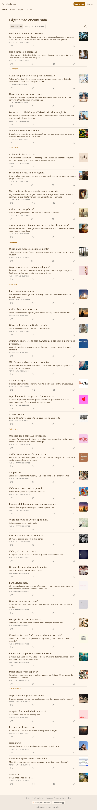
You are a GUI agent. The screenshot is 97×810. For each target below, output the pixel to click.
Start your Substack (42, 803)
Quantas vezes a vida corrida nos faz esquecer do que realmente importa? (41, 699)
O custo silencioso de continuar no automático (29, 328)
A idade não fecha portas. (22, 154)
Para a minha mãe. (18, 582)
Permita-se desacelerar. (22, 727)
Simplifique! (15, 743)
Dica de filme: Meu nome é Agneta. (27, 172)
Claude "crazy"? (17, 380)
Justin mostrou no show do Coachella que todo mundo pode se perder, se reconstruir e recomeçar (41, 366)
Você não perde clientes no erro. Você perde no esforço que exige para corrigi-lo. (39, 348)
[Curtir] (10, 184)
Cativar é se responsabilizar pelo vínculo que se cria (31, 507)
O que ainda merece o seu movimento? (29, 249)
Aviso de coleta (65, 798)
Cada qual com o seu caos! (22, 551)
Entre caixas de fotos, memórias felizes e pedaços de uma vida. (36, 622)
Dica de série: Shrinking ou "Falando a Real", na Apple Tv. (38, 112)
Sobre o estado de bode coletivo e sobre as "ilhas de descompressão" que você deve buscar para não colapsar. (41, 56)
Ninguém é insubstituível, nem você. (27, 711)
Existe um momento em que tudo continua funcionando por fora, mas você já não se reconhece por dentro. (42, 458)
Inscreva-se (79, 4)
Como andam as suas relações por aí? (25, 570)
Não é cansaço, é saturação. (23, 51)
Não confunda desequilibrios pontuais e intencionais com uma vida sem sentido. (40, 605)
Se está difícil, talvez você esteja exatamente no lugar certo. (34, 418)
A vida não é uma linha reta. (23, 309)
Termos (56, 798)
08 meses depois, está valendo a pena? (26, 539)
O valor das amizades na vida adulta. (28, 567)
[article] (48, 39)
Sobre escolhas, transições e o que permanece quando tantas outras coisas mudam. (41, 253)
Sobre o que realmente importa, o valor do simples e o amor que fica (39, 475)
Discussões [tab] (39, 26)
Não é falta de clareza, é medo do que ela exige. (33, 191)
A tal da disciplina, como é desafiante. (28, 758)
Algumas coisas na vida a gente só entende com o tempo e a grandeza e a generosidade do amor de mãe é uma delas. (41, 587)
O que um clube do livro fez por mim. (28, 519)
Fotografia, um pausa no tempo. (25, 619)
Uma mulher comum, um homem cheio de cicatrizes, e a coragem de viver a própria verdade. (42, 177)
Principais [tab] (29, 26)
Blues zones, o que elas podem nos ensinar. (31, 653)
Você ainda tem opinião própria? (26, 33)
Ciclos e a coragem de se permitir (26, 488)
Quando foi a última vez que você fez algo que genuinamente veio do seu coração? (41, 639)
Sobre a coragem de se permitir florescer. (27, 491)
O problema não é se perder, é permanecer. (32, 396)
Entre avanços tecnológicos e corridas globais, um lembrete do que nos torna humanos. (40, 295)
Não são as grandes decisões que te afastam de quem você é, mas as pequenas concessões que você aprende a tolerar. (39, 400)
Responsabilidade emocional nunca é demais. (32, 504)
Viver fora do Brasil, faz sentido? (26, 535)
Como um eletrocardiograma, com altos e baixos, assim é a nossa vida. (40, 312)
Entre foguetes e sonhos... (22, 291)
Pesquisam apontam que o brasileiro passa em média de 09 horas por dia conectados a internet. (41, 676)
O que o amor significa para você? (26, 695)
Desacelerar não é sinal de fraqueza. (24, 714)
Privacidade (49, 798)
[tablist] (27, 26)
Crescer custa (16, 414)
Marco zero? (15, 774)
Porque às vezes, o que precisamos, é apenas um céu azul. (34, 746)
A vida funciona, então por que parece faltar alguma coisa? (39, 225)
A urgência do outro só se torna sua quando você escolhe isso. (36, 554)
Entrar (90, 4)
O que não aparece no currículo (25, 94)
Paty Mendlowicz (23, 42)
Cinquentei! (15, 472)
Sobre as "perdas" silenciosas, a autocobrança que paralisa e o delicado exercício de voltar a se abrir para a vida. (40, 80)
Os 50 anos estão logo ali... (21, 777)
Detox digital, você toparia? (23, 671)
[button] (4, 9)
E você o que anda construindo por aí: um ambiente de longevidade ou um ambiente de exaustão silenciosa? (41, 658)
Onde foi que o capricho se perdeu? (27, 435)
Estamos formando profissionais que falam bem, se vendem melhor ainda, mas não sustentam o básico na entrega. (41, 440)
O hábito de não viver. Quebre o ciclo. (28, 325)
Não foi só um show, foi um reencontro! (29, 362)
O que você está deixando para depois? (29, 267)
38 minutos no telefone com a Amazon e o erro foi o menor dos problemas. (42, 342)
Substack (40, 807)
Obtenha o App (58, 803)
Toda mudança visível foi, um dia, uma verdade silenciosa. (34, 212)
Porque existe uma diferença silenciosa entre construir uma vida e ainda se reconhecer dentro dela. (41, 229)
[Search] (85, 26)
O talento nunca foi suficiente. (24, 130)
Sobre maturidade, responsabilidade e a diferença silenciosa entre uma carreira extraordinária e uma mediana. (40, 98)
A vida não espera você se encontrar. (28, 454)
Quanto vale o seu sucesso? (23, 601)
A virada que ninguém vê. (22, 209)
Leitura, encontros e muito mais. (23, 523)
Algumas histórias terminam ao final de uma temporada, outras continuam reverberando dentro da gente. (41, 116)
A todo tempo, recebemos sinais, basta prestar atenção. (33, 730)
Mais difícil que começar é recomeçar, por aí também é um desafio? (38, 762)
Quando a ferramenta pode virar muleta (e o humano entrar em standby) (41, 383)
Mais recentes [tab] (16, 26)
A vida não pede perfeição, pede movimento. (32, 75)
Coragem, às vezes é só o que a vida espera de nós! (35, 635)
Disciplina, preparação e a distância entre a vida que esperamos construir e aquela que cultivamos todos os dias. (41, 135)
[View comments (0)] (32, 45)
